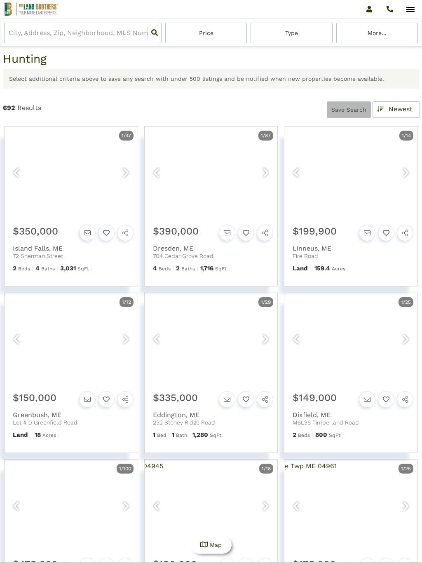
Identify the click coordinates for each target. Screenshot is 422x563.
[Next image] (126, 173)
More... (377, 33)
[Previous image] (16, 173)
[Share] (125, 233)
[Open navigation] (410, 9)
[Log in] (369, 9)
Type (291, 33)
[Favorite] (106, 233)
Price (206, 33)
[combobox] (10, 33)
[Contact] (87, 233)
